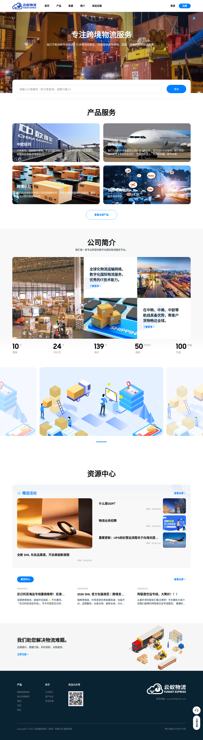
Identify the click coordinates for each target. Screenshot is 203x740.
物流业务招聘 (108, 520)
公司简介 (49, 692)
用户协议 (49, 696)
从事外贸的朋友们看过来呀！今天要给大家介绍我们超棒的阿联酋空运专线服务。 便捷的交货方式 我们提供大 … (161, 603)
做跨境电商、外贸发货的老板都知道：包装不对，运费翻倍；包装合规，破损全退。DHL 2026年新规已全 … (101, 603)
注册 (184, 6)
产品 (58, 6)
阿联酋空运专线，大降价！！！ (158, 594)
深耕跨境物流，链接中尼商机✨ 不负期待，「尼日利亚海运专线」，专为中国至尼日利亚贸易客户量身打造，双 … (40, 603)
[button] (42, 401)
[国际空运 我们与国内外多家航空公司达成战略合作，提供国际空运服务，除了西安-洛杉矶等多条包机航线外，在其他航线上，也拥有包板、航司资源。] (147, 125)
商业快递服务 (23, 696)
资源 (70, 6)
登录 (172, 6)
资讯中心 (25, 579)
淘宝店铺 (97, 6)
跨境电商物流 (23, 692)
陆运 (19, 710)
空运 (19, 705)
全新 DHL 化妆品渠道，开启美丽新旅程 (43, 555)
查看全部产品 (101, 214)
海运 (19, 701)
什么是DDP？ (108, 503)
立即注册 (22, 654)
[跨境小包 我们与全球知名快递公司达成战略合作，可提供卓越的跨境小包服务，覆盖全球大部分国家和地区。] (56, 167)
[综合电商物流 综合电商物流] (147, 167)
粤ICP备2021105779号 (175, 729)
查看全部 (179, 493)
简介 (82, 6)
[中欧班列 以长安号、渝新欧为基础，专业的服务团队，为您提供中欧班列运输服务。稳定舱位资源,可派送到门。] (56, 125)
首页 (47, 6)
